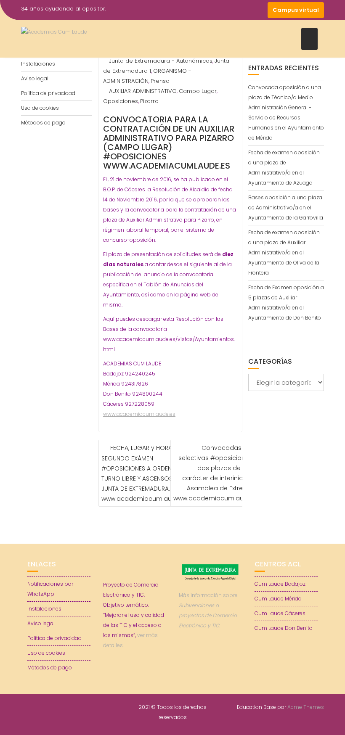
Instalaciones (38, 63)
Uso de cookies (40, 107)
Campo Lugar (198, 91)
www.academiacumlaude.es (139, 414)
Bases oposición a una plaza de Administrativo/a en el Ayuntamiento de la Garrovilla (285, 207)
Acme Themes (305, 707)
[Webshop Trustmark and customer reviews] (210, 654)
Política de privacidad (48, 93)
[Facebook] (213, 10)
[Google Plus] (259, 10)
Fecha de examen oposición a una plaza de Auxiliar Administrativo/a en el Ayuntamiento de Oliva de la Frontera (284, 252)
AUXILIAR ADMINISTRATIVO (143, 91)
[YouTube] (244, 10)
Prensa (160, 81)
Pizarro (149, 101)
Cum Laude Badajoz (280, 583)
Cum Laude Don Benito (284, 628)
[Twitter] (229, 10)
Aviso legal (34, 78)
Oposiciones (120, 101)
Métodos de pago (43, 122)
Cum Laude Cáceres (280, 613)
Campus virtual (296, 10)
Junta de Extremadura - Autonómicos (160, 61)
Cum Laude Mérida (278, 598)
